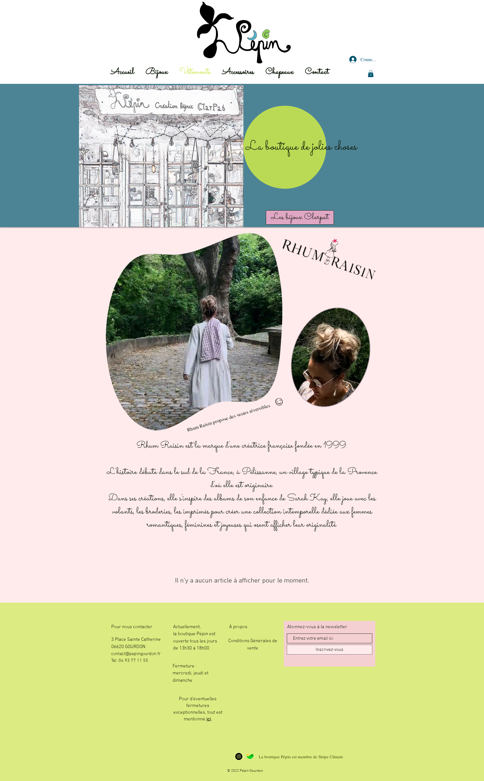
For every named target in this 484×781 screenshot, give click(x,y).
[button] (371, 73)
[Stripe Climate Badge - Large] (249, 756)
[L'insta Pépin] (238, 756)
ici (208, 719)
